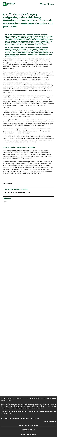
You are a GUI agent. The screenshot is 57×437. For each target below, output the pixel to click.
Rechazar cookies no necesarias (28, 425)
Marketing (36, 418)
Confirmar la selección (28, 429)
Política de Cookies (7, 413)
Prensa (8, 10)
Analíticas (26, 418)
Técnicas (5, 418)
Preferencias (15, 418)
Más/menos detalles (49, 421)
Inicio (4, 10)
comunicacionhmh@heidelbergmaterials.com (20, 192)
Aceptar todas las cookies (28, 434)
